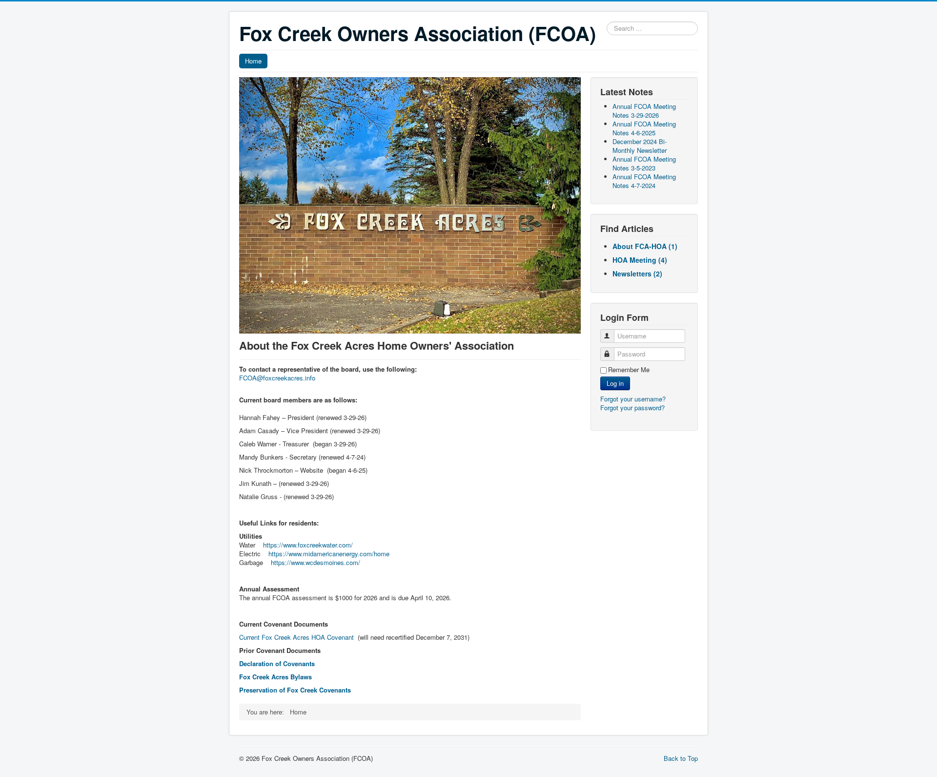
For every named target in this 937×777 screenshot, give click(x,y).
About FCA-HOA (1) (644, 246)
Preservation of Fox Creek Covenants (295, 689)
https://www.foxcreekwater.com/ (308, 544)
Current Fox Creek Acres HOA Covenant (296, 637)
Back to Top (681, 758)
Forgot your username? (633, 398)
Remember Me (629, 369)
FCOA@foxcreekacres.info (277, 377)
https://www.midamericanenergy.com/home (328, 553)
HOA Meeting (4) (639, 260)
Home (253, 60)
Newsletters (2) (637, 273)
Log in (615, 383)
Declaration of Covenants (277, 663)
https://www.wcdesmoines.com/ (315, 562)
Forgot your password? (632, 407)
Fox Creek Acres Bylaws (275, 676)
